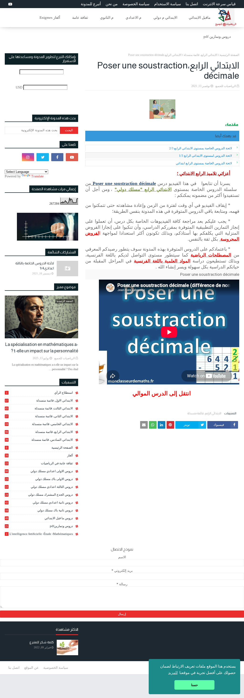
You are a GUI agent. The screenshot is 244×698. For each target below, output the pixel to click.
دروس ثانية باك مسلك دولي (39, 510)
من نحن (112, 4)
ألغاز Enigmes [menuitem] (50, 17)
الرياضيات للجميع (225, 86)
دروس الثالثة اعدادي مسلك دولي (39, 487)
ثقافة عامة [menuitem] (80, 17)
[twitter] (42, 157)
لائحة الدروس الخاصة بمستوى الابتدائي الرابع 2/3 (200, 148)
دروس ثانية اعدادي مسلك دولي (39, 502)
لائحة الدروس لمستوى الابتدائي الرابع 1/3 (205, 155)
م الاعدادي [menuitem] (133, 17)
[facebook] (57, 157)
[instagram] (28, 157)
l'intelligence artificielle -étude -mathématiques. (39, 534)
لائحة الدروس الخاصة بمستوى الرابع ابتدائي (204, 163)
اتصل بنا (192, 4)
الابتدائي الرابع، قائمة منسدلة (200, 55)
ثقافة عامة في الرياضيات (39, 463)
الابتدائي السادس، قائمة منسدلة (39, 440)
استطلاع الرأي (39, 392)
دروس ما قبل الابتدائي (39, 518)
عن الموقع (31, 667)
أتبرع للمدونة (91, 4)
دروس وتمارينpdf (39, 526)
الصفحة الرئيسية (229, 55)
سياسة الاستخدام (167, 4)
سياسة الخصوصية (55, 667)
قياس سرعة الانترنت (219, 4)
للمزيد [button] (173, 673)
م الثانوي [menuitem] (106, 17)
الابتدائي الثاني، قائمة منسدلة (39, 416)
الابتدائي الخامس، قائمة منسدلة (39, 424)
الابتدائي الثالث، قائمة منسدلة (39, 408)
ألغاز (39, 455)
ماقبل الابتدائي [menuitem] (199, 17)
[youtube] (9, 4)
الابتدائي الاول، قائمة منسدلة (39, 400)
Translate (37, 176)
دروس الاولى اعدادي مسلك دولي (39, 471)
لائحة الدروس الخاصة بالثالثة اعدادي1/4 (34, 265)
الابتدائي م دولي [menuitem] (165, 17)
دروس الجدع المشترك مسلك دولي (39, 495)
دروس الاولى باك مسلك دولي (39, 479)
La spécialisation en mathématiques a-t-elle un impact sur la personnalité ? (41, 347)
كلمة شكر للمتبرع (42, 642)
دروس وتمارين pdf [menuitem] (217, 37)
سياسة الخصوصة (135, 4)
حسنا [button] (194, 685)
